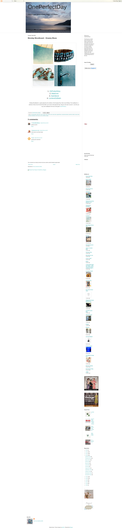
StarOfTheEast (63, 106)
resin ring (37, 115)
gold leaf (70, 114)
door (51, 114)
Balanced (54, 93)
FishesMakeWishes (36, 122)
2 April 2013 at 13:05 (44, 130)
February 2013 (88, 458)
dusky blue (54, 114)
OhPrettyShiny (54, 91)
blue (46, 114)
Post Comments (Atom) (37, 166)
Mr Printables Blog (89, 368)
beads (44, 114)
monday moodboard (31, 115)
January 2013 (88, 456)
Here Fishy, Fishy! (92, 434)
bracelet (49, 114)
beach (42, 114)
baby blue (38, 114)
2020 (87, 485)
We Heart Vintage (89, 365)
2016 (87, 480)
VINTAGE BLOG (89, 314)
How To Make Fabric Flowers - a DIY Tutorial (92, 421)
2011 (87, 451)
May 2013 (87, 463)
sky (39, 115)
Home (54, 164)
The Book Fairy (89, 252)
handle (73, 114)
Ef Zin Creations (89, 346)
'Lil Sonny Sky (88, 280)
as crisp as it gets (89, 271)
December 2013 (88, 474)
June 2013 (87, 464)
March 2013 (87, 459)
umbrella (44, 115)
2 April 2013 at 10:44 (44, 122)
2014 (87, 476)
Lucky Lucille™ (89, 258)
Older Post (78, 164)
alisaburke (88, 191)
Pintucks (87, 327)
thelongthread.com (89, 244)
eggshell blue (59, 114)
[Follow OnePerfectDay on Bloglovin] (90, 68)
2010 (87, 450)
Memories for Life (35, 130)
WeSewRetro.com (89, 255)
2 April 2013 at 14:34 (38, 137)
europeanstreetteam (65, 114)
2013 (87, 455)
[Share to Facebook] (47, 112)
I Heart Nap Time (89, 176)
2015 (87, 478)
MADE (87, 261)
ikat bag (87, 235)
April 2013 (87, 461)
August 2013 (87, 468)
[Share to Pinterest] (49, 112)
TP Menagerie (92, 441)
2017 (87, 481)
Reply (32, 126)
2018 (87, 483)
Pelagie (87, 324)
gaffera (63, 527)
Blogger (71, 527)
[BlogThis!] (45, 112)
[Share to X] (46, 112)
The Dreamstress (89, 188)
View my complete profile (38, 520)
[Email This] (43, 112)
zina (33, 137)
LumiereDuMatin (54, 98)
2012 (87, 453)
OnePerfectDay (47, 7)
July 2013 (87, 466)
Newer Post (30, 164)
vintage (47, 115)
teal (41, 115)
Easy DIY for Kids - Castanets (92, 428)
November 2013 (88, 473)
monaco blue (77, 114)
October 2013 (88, 471)
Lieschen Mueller (89, 336)
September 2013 (88, 469)
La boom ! (88, 215)
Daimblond (55, 96)
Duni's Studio (88, 179)
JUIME (87, 372)
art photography (33, 114)
